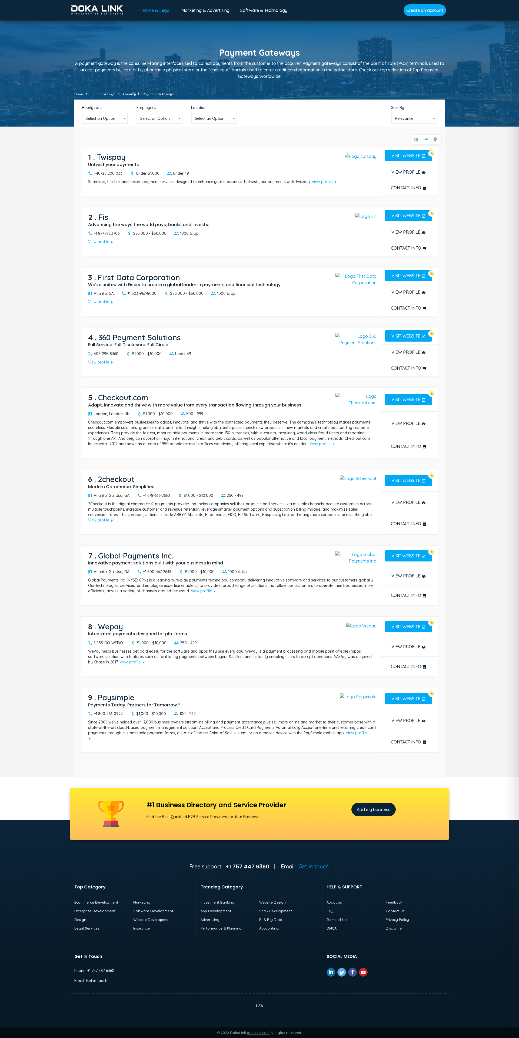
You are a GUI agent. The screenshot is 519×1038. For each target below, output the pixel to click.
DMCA (332, 928)
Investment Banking (217, 902)
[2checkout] (358, 478)
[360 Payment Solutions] (356, 339)
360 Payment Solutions (139, 337)
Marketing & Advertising (205, 10)
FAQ (330, 911)
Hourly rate (92, 107)
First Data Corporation (139, 277)
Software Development (153, 911)
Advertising (210, 919)
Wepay (110, 626)
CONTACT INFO (409, 187)
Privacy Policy (397, 919)
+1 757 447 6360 (100, 970)
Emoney (129, 94)
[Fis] (366, 216)
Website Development (152, 919)
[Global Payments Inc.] (356, 557)
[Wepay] (361, 625)
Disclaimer (394, 928)
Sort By (397, 107)
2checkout (116, 479)
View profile (325, 181)
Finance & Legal (154, 10)
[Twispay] (361, 155)
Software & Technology (263, 10)
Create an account (424, 10)
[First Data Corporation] (356, 279)
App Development (216, 911)
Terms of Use (337, 919)
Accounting (269, 928)
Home (79, 94)
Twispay (111, 157)
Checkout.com (123, 397)
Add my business (373, 809)
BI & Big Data (270, 919)
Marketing (141, 902)
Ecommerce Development (96, 902)
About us (334, 902)
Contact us (395, 911)
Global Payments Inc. (135, 555)
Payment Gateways (158, 94)
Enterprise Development (94, 911)
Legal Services (86, 928)
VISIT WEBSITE (408, 155)
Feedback (394, 902)
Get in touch (313, 866)
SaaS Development (275, 911)
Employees (146, 107)
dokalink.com (258, 1032)
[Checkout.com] (356, 399)
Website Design (272, 902)
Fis (103, 217)
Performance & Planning (221, 928)
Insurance (141, 928)
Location (199, 107)
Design (80, 919)
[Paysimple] (358, 696)
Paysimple (116, 697)
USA (259, 1005)
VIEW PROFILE (408, 172)
